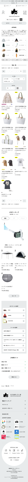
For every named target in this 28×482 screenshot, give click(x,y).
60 (13, 88)
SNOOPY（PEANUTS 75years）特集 (11, 350)
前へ (4, 71)
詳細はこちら (14, 377)
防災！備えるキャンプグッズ (9, 345)
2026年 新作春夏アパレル (8, 335)
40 (10, 88)
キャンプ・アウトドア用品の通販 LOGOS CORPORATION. (14, 477)
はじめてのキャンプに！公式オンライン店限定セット (13, 340)
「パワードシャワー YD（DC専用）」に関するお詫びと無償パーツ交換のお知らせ (14, 2)
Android (17, 460)
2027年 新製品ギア (7, 331)
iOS (11, 460)
